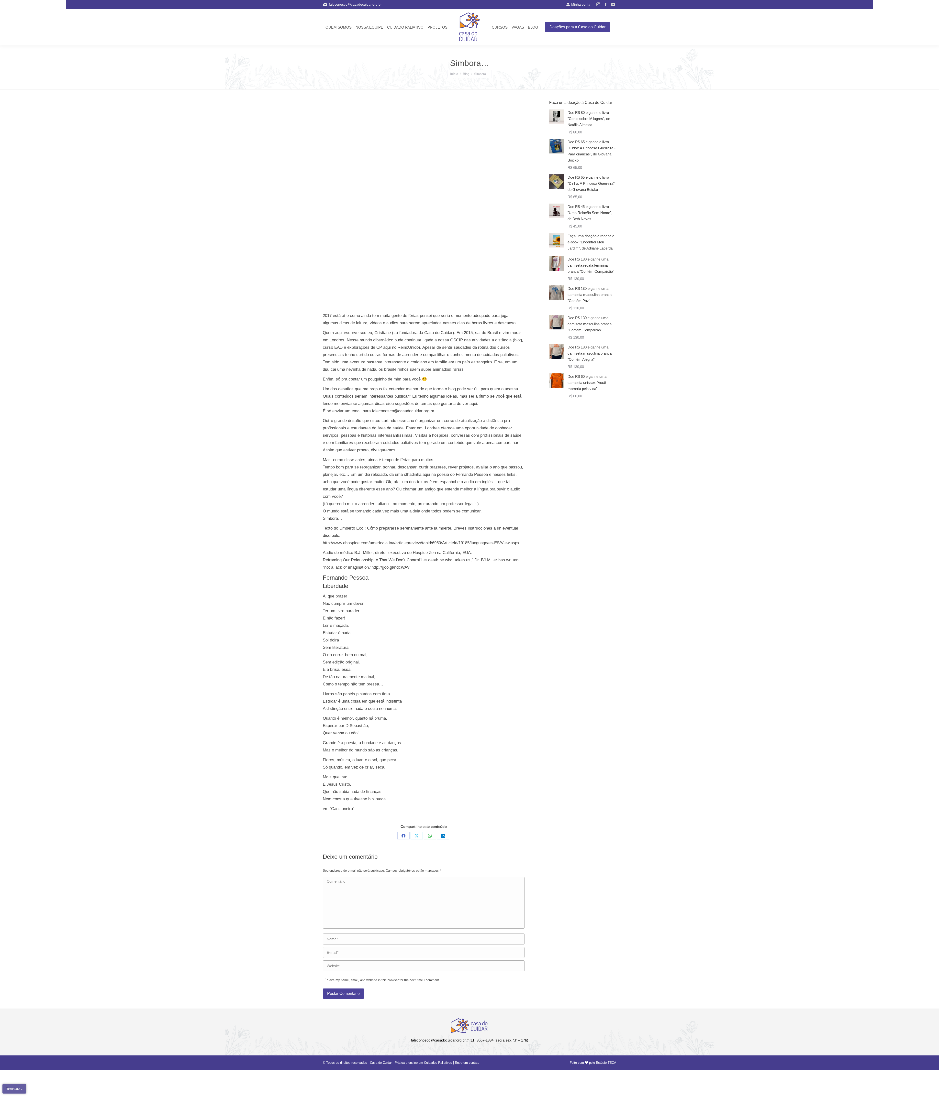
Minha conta (580, 4)
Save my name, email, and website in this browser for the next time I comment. (383, 980)
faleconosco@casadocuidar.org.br (355, 4)
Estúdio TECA (606, 1062)
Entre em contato (467, 1062)
